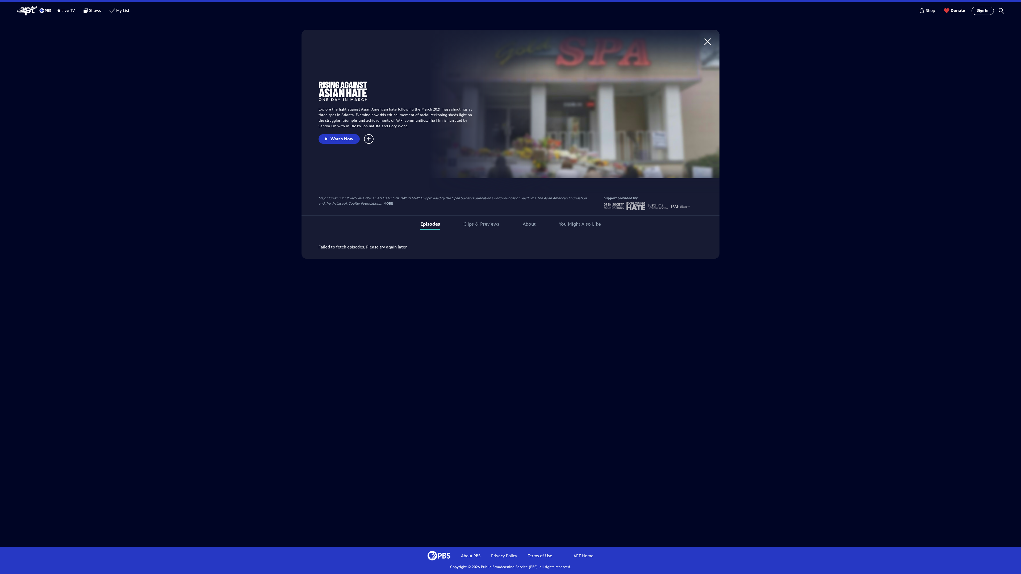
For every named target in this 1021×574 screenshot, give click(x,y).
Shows (95, 10)
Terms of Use (540, 555)
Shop (930, 10)
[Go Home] (707, 41)
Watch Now (341, 138)
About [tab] (529, 224)
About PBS (470, 555)
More (388, 204)
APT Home (583, 555)
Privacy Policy (504, 555)
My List (122, 10)
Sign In (982, 11)
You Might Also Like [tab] (580, 224)
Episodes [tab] (430, 224)
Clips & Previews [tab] (481, 224)
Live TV (68, 10)
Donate (958, 10)
